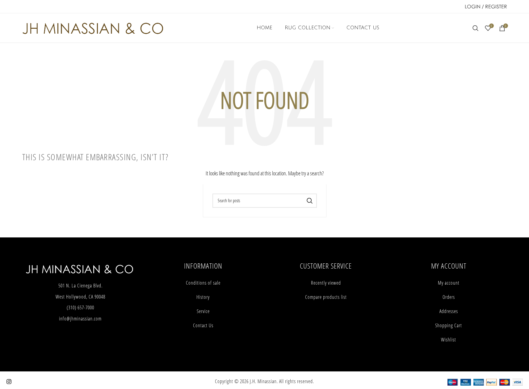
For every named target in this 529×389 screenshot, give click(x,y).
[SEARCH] (310, 201)
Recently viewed (326, 282)
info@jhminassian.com (80, 318)
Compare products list (326, 297)
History (203, 297)
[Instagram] (9, 381)
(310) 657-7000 (80, 307)
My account (449, 282)
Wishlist (448, 339)
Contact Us (203, 325)
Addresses (448, 311)
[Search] (475, 28)
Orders (449, 297)
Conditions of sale (203, 282)
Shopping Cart (448, 325)
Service (203, 311)
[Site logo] (92, 27)
